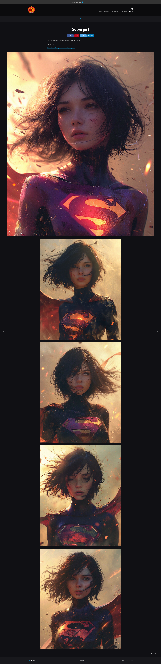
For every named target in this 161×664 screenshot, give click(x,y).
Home (100, 11)
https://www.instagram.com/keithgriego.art (61, 48)
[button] (154, 653)
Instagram (115, 11)
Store (131, 11)
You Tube (124, 11)
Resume (106, 11)
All (80, 19)
